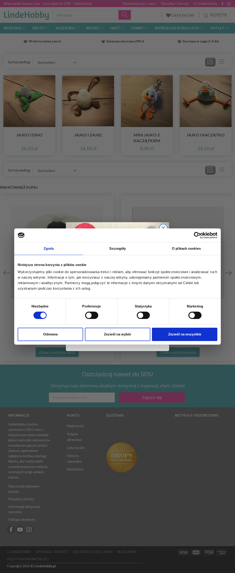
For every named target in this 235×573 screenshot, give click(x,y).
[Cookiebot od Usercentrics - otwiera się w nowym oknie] (197, 235)
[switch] (91, 315)
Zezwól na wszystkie (184, 334)
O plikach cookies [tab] (186, 248)
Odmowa (50, 334)
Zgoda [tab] (49, 248)
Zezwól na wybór (117, 334)
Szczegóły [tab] (117, 248)
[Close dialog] (163, 228)
